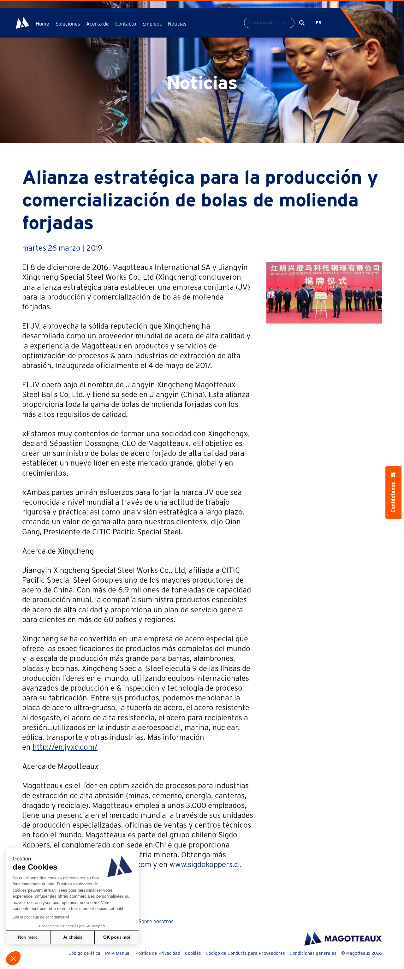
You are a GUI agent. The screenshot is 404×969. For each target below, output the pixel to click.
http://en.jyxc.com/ (65, 747)
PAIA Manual (118, 953)
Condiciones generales (313, 953)
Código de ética (84, 953)
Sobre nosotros (156, 921)
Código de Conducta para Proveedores (245, 953)
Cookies (193, 953)
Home (42, 24)
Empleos (152, 24)
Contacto (125, 24)
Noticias (177, 24)
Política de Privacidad (157, 953)
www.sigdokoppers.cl (204, 864)
